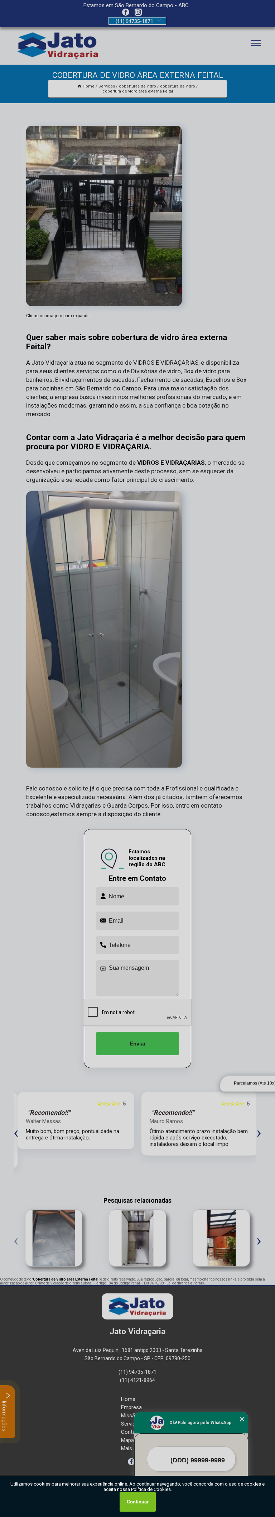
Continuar (138, 1501)
